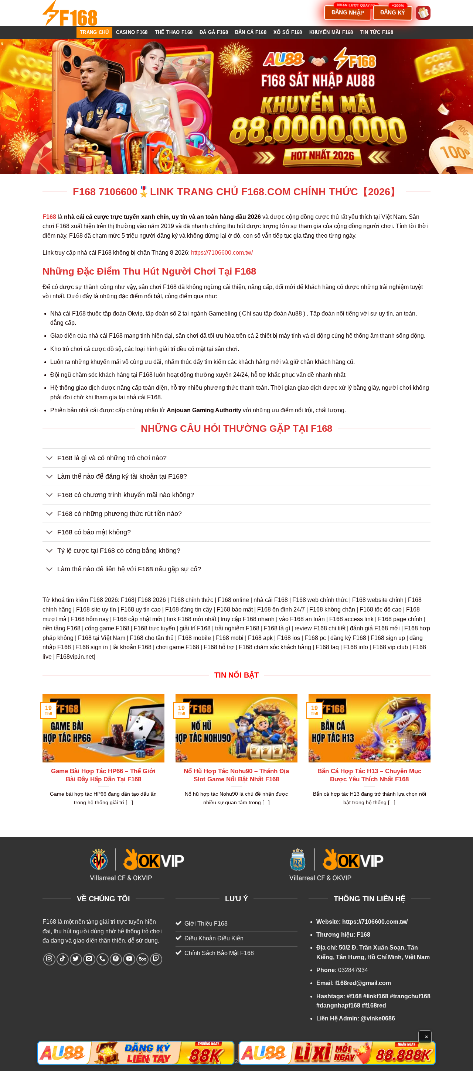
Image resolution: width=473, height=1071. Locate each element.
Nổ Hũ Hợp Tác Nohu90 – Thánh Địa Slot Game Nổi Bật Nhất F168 (236, 775)
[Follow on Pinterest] (116, 959)
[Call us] (102, 959)
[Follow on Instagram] (49, 959)
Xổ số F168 (287, 32)
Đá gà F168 (214, 32)
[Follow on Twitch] (156, 959)
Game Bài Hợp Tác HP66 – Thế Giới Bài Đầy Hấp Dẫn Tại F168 (103, 775)
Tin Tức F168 (376, 32)
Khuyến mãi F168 (331, 32)
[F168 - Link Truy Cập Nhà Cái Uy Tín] (79, 13)
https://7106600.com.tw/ (222, 252)
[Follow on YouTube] (129, 959)
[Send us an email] (89, 959)
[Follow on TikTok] (63, 959)
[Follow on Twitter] (76, 959)
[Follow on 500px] (142, 959)
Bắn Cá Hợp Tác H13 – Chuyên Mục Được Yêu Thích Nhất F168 (369, 775)
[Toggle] (49, 459)
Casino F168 (132, 32)
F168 (49, 922)
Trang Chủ (94, 32)
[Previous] (41, 759)
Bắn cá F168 (250, 32)
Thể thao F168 (174, 32)
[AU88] (136, 1053)
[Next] (432, 759)
